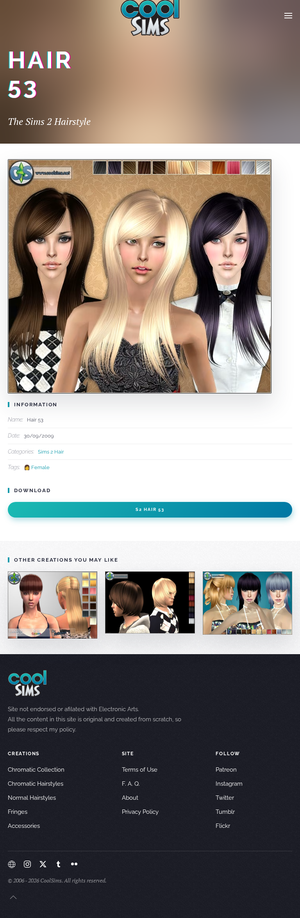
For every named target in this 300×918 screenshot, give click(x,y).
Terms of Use (139, 769)
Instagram (229, 783)
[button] (288, 15)
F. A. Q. (131, 783)
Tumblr (225, 811)
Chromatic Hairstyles (35, 783)
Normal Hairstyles (32, 797)
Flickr (223, 825)
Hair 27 (150, 602)
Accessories (24, 825)
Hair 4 (53, 604)
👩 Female (37, 467)
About (130, 797)
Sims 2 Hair (51, 452)
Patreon (226, 769)
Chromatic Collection (36, 769)
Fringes (17, 811)
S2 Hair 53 (150, 509)
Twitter (225, 797)
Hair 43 (247, 602)
